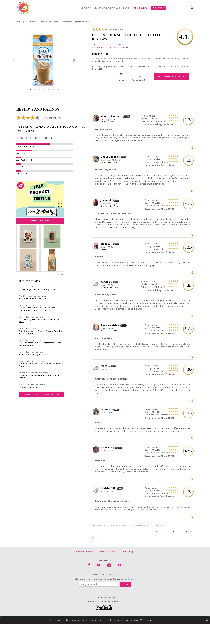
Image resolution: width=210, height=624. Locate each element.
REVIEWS (86, 8)
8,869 (116, 244)
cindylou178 (108, 488)
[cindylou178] (96, 490)
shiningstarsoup (111, 116)
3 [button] (39, 89)
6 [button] (53, 89)
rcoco (104, 366)
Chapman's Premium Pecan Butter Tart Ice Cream (39, 376)
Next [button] (74, 60)
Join (125, 584)
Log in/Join (158, 7)
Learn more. (150, 620)
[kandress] (96, 449)
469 (123, 157)
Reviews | (37, 394)
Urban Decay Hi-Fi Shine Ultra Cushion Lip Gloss (39, 320)
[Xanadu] (96, 284)
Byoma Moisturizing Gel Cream (33, 354)
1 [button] (30, 89)
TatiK (21, 305)
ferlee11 (106, 409)
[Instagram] (109, 565)
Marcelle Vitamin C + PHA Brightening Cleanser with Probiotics (41, 343)
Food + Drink (30, 22)
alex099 (105, 244)
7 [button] (58, 89)
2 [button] (35, 89)
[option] (44, 60)
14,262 (118, 448)
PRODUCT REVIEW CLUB (107, 8)
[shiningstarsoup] (96, 118)
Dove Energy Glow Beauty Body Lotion (37, 289)
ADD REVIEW (140, 8)
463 (114, 282)
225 (120, 488)
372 (116, 410)
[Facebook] (88, 565)
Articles (55, 394)
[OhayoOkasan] (96, 159)
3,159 (127, 116)
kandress (106, 447)
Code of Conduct (108, 551)
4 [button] (44, 89)
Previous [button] (14, 60)
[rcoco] (96, 368)
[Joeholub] (96, 202)
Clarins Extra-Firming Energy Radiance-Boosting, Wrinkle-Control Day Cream (37, 308)
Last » (187, 531)
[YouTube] (119, 565)
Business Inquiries (85, 551)
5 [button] (49, 89)
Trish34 (22, 296)
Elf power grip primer (29, 387)
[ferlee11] (96, 411)
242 (112, 366)
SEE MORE (58, 274)
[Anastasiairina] (96, 327)
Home (19, 22)
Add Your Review (169, 76)
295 (116, 201)
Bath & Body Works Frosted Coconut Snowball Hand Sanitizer (41, 332)
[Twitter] (98, 565)
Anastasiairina (110, 325)
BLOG (126, 8)
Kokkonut (23, 361)
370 (124, 325)
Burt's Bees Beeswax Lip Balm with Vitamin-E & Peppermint (41, 364)
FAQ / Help (128, 551)
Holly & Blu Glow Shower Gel (32, 298)
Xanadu (105, 281)
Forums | (46, 394)
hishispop (23, 287)
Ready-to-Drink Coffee (49, 22)
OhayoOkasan (109, 156)
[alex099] (96, 246)
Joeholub (106, 200)
